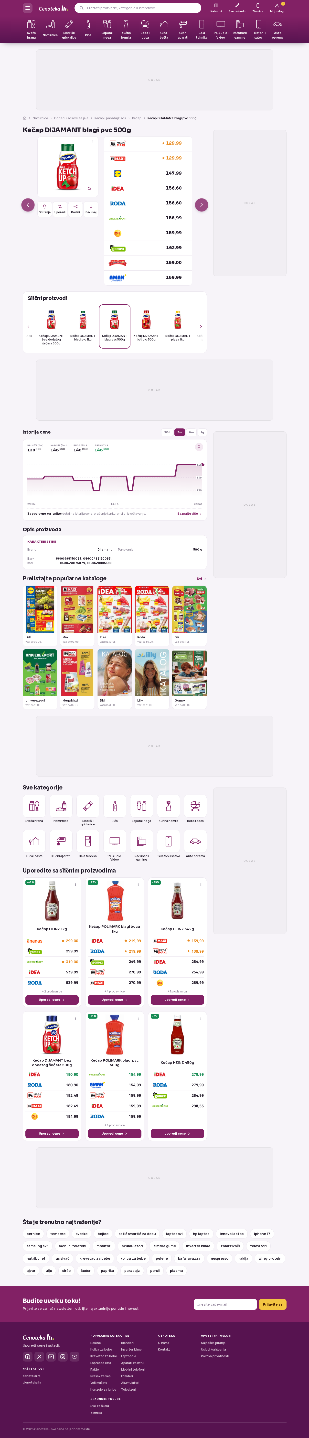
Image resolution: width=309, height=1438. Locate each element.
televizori (258, 1246)
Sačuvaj (90, 212)
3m (179, 432)
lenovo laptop (232, 1233)
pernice (33, 1233)
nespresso (219, 1258)
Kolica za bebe (101, 1349)
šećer (86, 1270)
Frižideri (127, 1376)
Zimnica (96, 1413)
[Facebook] (27, 1357)
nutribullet (36, 1258)
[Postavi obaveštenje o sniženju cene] (199, 447)
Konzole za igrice (103, 1389)
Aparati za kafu (132, 1363)
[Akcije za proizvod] (93, 142)
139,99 (198, 941)
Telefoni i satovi (168, 856)
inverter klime (198, 1246)
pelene (162, 1258)
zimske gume (164, 1246)
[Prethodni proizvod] (28, 205)
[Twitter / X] (39, 1357)
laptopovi (174, 1233)
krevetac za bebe (95, 1258)
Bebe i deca (195, 821)
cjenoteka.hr (32, 1382)
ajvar (31, 1270)
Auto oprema (195, 856)
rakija (243, 1258)
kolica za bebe (133, 1258)
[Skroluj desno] (198, 326)
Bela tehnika (88, 856)
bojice (103, 1233)
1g (202, 432)
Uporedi (59, 212)
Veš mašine (98, 1383)
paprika (107, 1270)
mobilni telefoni (72, 1246)
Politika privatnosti (215, 1356)
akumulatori (132, 1246)
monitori (103, 1246)
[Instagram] (63, 1357)
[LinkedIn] (51, 1357)
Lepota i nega (141, 821)
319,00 (72, 962)
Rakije (94, 1369)
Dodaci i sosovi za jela (71, 118)
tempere (57, 1233)
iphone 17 (262, 1233)
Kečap (136, 118)
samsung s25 (38, 1246)
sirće (66, 1270)
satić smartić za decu (137, 1233)
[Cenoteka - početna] (53, 8)
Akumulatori (130, 1383)
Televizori (128, 1389)
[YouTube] (74, 1357)
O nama (163, 1343)
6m (191, 432)
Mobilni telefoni (133, 1369)
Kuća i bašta (34, 856)
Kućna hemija (168, 821)
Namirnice (40, 118)
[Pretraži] (81, 8)
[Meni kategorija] (27, 8)
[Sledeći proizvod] (201, 205)
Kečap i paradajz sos (110, 118)
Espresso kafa (100, 1363)
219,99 (135, 941)
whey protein (270, 1258)
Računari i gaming (142, 857)
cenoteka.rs (32, 1376)
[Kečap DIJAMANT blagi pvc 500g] (68, 167)
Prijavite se (273, 1304)
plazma (176, 1270)
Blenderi (127, 1343)
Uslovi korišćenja (213, 1349)
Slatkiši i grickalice (88, 822)
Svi (199, 578)
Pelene (95, 1343)
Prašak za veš (100, 1376)
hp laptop (201, 1233)
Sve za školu (99, 1406)
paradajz (132, 1270)
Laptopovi (128, 1356)
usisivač (62, 1258)
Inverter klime (131, 1349)
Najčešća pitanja (213, 1343)
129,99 (174, 143)
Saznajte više (187, 513)
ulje (49, 1270)
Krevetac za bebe (103, 1356)
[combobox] (142, 8)
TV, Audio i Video (114, 857)
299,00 (72, 941)
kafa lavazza (189, 1258)
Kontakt (164, 1349)
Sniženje (45, 212)
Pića (115, 821)
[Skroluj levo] (31, 326)
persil (155, 1270)
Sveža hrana (34, 821)
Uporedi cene (49, 1000)
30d (167, 432)
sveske (81, 1233)
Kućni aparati (61, 856)
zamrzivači (230, 1246)
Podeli (75, 212)
